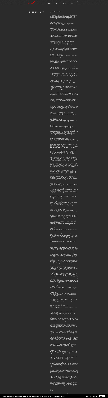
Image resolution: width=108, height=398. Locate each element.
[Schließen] (106, 396)
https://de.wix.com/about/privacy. (56, 81)
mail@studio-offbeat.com (57, 119)
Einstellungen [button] (88, 396)
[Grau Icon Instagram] (68, 394)
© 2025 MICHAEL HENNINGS (75, 394)
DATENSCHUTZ (60, 394)
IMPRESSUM (48, 393)
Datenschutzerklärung (61, 396)
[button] (72, 3)
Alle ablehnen (95, 396)
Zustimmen (102, 396)
